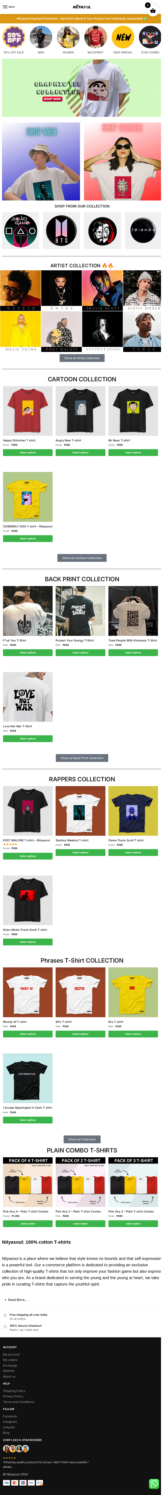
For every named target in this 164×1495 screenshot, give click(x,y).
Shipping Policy (14, 1388)
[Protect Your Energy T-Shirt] (79, 608)
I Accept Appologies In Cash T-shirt (26, 1105)
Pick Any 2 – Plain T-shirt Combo (77, 1209)
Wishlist (8, 1369)
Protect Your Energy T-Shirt (73, 638)
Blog (6, 1430)
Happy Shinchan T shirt (18, 438)
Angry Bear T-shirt (67, 438)
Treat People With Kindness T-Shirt (131, 638)
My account (11, 1352)
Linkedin (9, 1425)
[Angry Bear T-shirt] (79, 409)
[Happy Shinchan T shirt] (26, 409)
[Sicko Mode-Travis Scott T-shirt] (26, 898)
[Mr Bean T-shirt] (131, 409)
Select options (26, 450)
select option (26, 1221)
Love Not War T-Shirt (16, 724)
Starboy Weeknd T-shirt (70, 838)
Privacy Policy (13, 1394)
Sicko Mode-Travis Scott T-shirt (24, 927)
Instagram (10, 1419)
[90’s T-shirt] (79, 990)
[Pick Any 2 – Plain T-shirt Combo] (79, 1179)
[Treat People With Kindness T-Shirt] (131, 608)
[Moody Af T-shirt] (26, 990)
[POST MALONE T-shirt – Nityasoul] (26, 808)
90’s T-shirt (62, 1019)
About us (9, 1374)
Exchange (10, 1363)
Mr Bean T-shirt (117, 438)
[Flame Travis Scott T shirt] (131, 808)
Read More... (16, 1298)
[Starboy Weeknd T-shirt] (79, 808)
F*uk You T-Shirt (13, 638)
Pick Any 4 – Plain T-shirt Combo (24, 1209)
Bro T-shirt (114, 1019)
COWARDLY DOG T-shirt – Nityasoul (26, 524)
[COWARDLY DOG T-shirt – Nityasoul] (26, 494)
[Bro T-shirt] (131, 990)
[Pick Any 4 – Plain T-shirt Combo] (26, 1179)
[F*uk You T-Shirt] (26, 608)
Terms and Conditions (18, 1399)
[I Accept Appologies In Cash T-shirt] (26, 1076)
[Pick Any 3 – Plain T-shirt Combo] (131, 1179)
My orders (10, 1358)
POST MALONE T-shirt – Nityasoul (25, 838)
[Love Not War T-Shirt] (26, 694)
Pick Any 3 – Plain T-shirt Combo (129, 1209)
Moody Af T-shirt (13, 1019)
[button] (5, 88)
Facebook (10, 1414)
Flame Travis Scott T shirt (124, 838)
